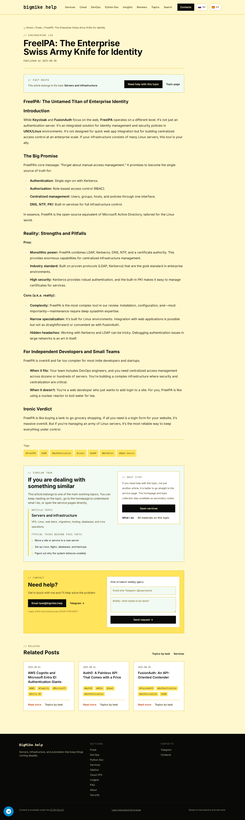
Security (95, 795)
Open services (149, 508)
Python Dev (112, 7)
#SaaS (110, 688)
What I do (128, 517)
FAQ (92, 785)
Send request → (143, 619)
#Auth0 (88, 688)
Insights (128, 7)
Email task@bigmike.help (47, 603)
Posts (39, 27)
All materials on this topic (153, 517)
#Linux (80, 453)
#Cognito (44, 688)
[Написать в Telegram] (9, 811)
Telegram (166, 750)
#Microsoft (59, 688)
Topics (155, 7)
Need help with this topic (143, 84)
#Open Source (126, 453)
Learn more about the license (126, 810)
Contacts (185, 7)
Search (168, 7)
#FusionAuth (146, 688)
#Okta (99, 688)
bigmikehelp (39, 7)
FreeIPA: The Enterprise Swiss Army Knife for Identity (74, 27)
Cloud (83, 7)
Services (70, 7)
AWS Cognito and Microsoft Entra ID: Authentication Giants (45, 677)
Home (29, 27)
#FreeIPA (31, 453)
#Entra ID (35, 694)
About (93, 790)
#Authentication (61, 453)
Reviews (142, 7)
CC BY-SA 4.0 (57, 810)
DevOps (96, 7)
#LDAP (93, 453)
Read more (34, 704)
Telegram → (77, 603)
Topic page (173, 84)
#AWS (31, 688)
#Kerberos (107, 453)
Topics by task (161, 653)
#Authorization (148, 694)
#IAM (43, 453)
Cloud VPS (96, 775)
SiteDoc (94, 770)
